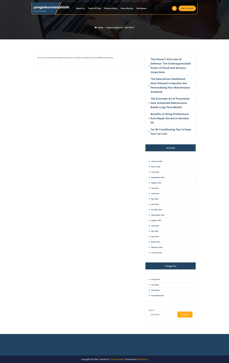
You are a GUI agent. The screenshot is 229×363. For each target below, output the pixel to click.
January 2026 (156, 161)
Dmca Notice (127, 8)
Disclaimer (141, 8)
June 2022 (155, 193)
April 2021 (155, 236)
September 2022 (157, 177)
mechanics (155, 290)
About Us (80, 8)
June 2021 (155, 225)
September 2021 (157, 215)
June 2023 (155, 172)
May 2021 (155, 231)
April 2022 (155, 204)
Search (151, 310)
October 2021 (156, 209)
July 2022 (155, 188)
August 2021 (156, 220)
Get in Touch (187, 8)
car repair (155, 284)
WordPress (142, 359)
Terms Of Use (94, 8)
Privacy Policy (110, 8)
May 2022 (155, 199)
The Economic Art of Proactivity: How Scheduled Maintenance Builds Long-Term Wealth (170, 103)
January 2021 (156, 252)
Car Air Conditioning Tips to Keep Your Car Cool (171, 132)
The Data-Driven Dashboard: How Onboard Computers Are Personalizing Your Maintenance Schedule (170, 85)
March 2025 (155, 166)
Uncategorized (157, 295)
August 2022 (156, 183)
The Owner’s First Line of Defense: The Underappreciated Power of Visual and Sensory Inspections (171, 65)
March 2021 (155, 242)
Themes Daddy (117, 359)
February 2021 (157, 247)
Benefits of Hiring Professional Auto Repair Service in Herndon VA (170, 118)
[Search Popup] (174, 8)
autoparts (155, 279)
